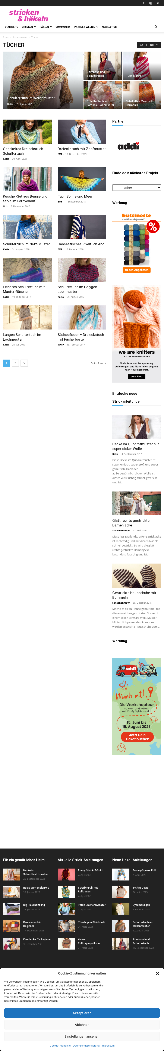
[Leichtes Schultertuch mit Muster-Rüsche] (27, 270)
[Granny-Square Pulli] (120, 874)
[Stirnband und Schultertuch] (102, 66)
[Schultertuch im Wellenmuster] (43, 86)
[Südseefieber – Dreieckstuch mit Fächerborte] (82, 317)
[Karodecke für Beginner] (11, 944)
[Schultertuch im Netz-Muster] (27, 227)
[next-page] (24, 363)
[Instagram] (151, 3)
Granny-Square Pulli (144, 870)
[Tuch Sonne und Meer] (82, 179)
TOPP (61, 344)
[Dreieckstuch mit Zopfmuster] (82, 132)
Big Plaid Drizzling (34, 905)
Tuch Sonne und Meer (75, 196)
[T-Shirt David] (120, 892)
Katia (10, 104)
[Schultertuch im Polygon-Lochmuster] (82, 270)
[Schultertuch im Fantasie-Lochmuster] (102, 95)
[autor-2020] (128, 161)
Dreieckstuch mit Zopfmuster (82, 149)
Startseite (11, 26)
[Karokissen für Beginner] (11, 926)
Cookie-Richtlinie (60, 1045)
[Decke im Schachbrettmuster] (11, 874)
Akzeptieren (82, 1013)
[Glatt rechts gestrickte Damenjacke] (136, 504)
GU (4, 206)
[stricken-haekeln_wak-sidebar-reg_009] (136, 381)
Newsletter (109, 26)
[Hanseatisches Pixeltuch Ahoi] (82, 227)
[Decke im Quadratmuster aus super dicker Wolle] (136, 427)
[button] (157, 973)
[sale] (136, 275)
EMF (60, 154)
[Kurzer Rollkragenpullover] (66, 944)
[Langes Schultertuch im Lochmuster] (27, 317)
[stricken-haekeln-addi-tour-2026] (136, 754)
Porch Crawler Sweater (91, 905)
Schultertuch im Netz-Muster (26, 244)
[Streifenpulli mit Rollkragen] (66, 892)
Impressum (108, 1045)
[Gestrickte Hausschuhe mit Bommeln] (136, 576)
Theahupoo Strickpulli (91, 922)
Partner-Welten (84, 26)
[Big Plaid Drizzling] (11, 909)
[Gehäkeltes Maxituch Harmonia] (142, 95)
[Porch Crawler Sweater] (66, 909)
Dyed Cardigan (141, 905)
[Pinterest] (158, 3)
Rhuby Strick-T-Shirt (90, 870)
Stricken (27, 26)
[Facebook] (144, 3)
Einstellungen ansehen (82, 1036)
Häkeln (44, 26)
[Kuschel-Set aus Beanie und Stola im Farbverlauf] (27, 179)
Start (6, 37)
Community (63, 26)
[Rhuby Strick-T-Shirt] (66, 874)
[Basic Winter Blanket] (11, 892)
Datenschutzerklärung (86, 1045)
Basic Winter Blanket (36, 887)
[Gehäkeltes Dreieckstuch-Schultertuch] (27, 132)
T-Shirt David (140, 887)
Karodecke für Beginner (37, 939)
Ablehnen (82, 1025)
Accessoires (20, 37)
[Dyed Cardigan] (120, 909)
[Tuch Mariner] (142, 66)
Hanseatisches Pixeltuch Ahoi (81, 244)
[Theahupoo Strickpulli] (66, 926)
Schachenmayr (121, 530)
